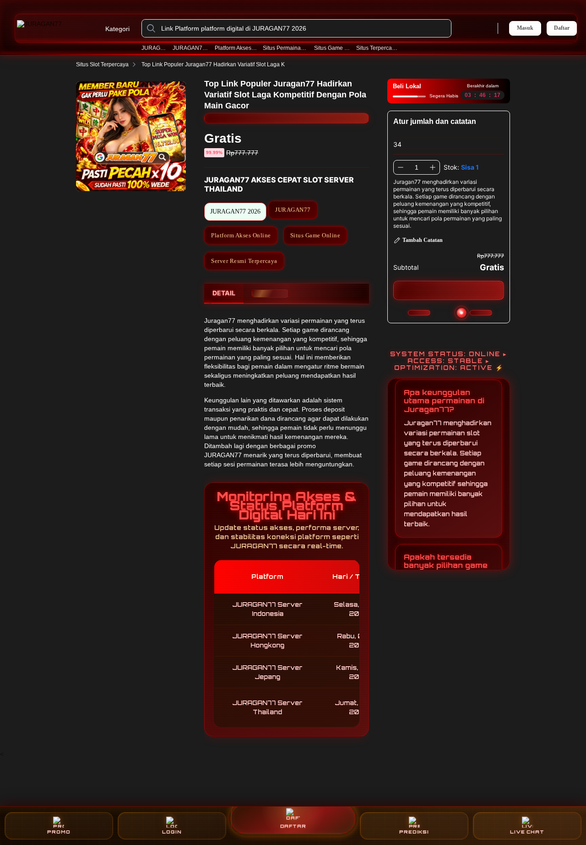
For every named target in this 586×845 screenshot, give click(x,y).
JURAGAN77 (154, 48)
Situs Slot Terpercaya (102, 64)
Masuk (525, 28)
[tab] (224, 293)
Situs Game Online (332, 48)
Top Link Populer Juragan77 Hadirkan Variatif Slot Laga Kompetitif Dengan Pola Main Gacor (255, 64)
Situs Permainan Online (286, 48)
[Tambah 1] (432, 167)
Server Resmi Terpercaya (244, 260)
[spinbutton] (416, 167)
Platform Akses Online (236, 48)
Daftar (562, 28)
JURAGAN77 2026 (191, 48)
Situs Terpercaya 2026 (378, 48)
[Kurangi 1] (400, 167)
